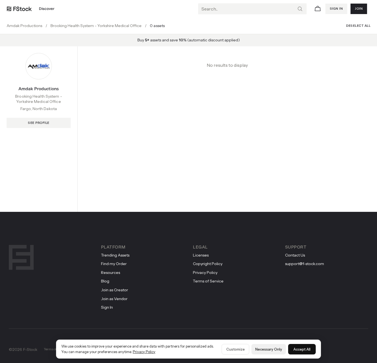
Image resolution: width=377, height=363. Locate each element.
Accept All (301, 349)
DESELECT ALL (358, 26)
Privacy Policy (144, 351)
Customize (235, 349)
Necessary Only (268, 349)
